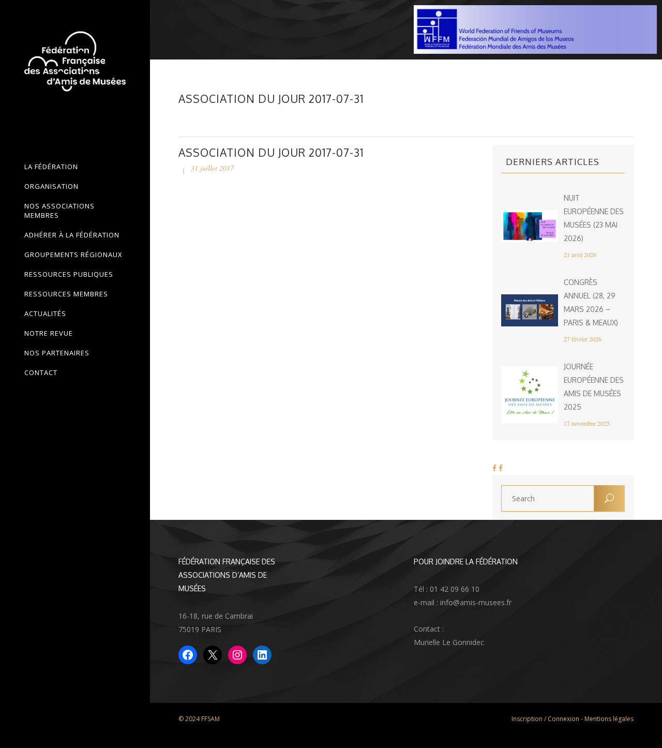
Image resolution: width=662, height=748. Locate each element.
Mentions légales (609, 718)
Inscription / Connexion (545, 718)
